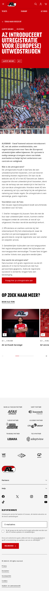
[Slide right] (46, 356)
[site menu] (3, 4)
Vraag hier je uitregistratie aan (19, 280)
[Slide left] (3, 356)
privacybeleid (38, 538)
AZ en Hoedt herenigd (12, 345)
